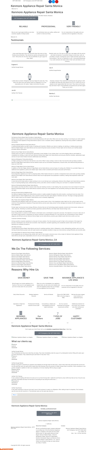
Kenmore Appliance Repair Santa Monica (36, 6)
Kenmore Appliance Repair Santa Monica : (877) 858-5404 (23, 427)
